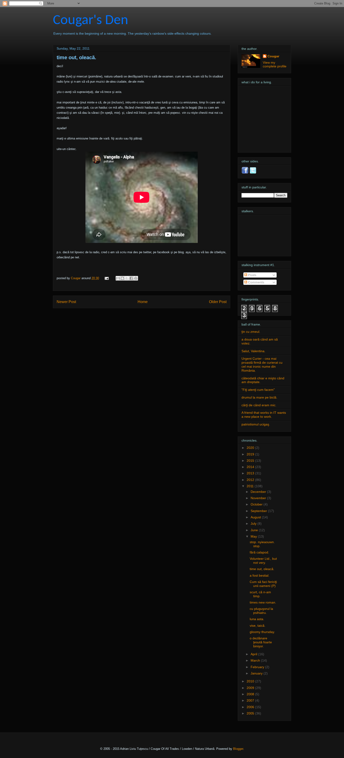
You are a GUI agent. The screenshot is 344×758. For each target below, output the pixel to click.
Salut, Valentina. (253, 351)
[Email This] (118, 278)
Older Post (218, 302)
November (259, 498)
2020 (251, 448)
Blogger (238, 749)
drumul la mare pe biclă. (259, 397)
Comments (255, 282)
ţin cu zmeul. (251, 331)
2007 (251, 700)
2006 (251, 707)
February (258, 667)
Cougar (76, 278)
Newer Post (66, 302)
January (257, 673)
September (259, 511)
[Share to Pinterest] (135, 278)
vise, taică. (257, 625)
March (256, 660)
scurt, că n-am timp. (260, 594)
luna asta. (257, 619)
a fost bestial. (259, 575)
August (256, 517)
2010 (251, 681)
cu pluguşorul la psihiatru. (261, 611)
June (255, 530)
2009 (251, 688)
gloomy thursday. (262, 632)
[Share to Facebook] (131, 278)
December (259, 492)
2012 (251, 480)
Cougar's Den (90, 21)
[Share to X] (126, 278)
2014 (251, 467)
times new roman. (263, 602)
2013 (251, 473)
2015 (251, 460)
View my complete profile (274, 64)
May (254, 536)
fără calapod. (259, 552)
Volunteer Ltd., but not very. (263, 560)
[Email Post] (106, 278)
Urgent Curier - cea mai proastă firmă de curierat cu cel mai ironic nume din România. (262, 364)
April (254, 654)
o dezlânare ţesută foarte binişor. (261, 642)
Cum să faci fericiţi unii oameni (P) (263, 584)
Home (143, 302)
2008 (251, 694)
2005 (251, 713)
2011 (251, 486)
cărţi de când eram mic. (259, 405)
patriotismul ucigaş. (256, 424)
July (254, 523)
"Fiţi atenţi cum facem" (258, 390)
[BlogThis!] (122, 278)
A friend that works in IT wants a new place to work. (264, 414)
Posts (251, 275)
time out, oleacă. (262, 569)
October (257, 504)
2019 (251, 454)
